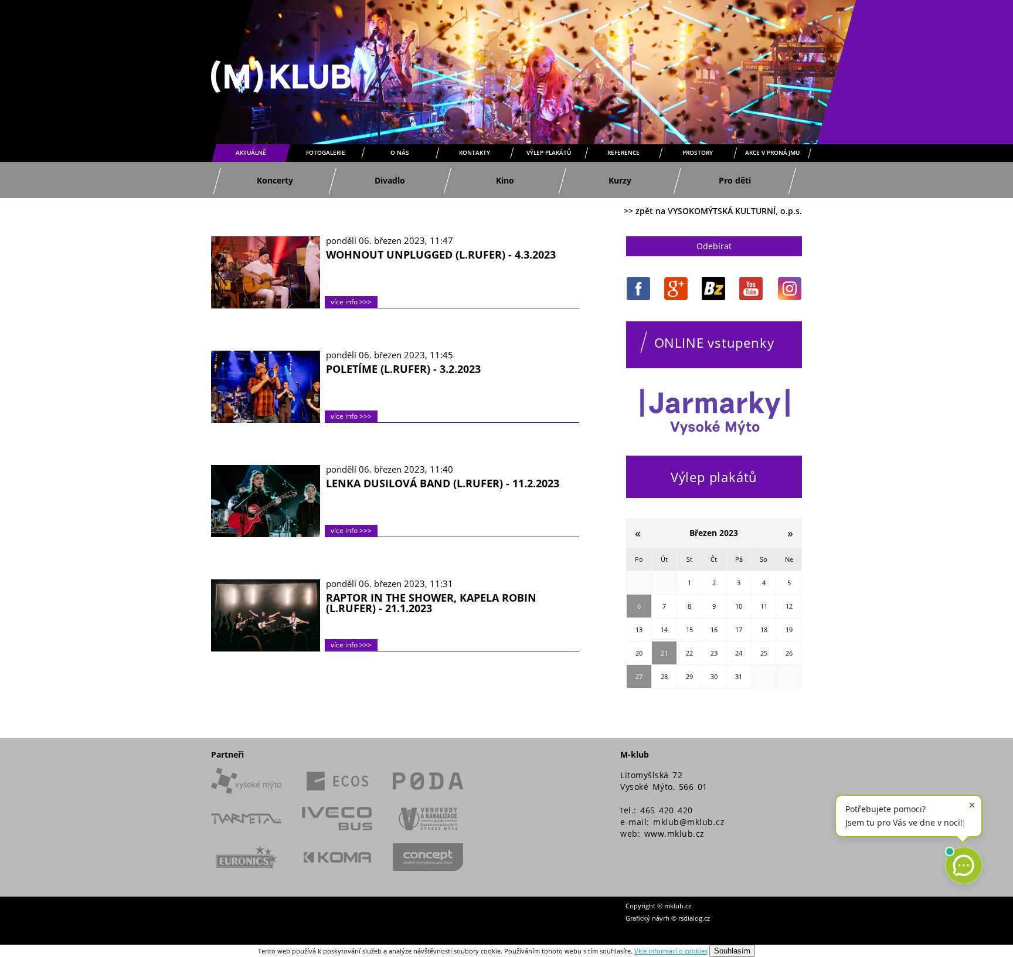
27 (639, 676)
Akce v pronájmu (772, 152)
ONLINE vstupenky (714, 342)
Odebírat (714, 246)
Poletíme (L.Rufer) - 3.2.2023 (403, 369)
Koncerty (275, 180)
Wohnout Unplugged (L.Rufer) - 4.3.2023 (441, 254)
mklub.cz (677, 905)
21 (664, 653)
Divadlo (390, 180)
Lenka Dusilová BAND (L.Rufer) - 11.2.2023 (442, 483)
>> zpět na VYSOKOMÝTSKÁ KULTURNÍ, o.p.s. (713, 210)
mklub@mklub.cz (689, 821)
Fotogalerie (325, 152)
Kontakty (474, 152)
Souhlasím (732, 950)
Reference (623, 152)
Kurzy (620, 180)
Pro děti (735, 180)
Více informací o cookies (671, 950)
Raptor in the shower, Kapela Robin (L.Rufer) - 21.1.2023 (431, 603)
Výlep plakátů (548, 152)
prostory (697, 152)
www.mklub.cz (674, 833)
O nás (399, 152)
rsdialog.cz (694, 918)
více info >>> (351, 302)
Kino (505, 180)
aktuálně (251, 152)
